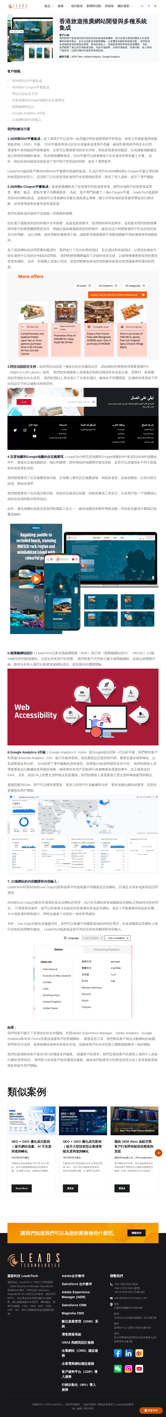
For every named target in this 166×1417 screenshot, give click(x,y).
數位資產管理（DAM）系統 (80, 1324)
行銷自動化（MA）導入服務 (79, 1387)
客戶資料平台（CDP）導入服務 (80, 1374)
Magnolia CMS (73, 1313)
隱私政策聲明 (105, 1404)
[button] (158, 1153)
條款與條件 (90, 1404)
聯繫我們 (136, 1232)
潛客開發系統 (71, 1334)
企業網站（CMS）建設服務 (80, 1353)
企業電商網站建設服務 (78, 1363)
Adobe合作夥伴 (73, 1276)
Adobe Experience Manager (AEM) (76, 1294)
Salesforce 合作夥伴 (77, 1284)
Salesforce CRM (74, 1305)
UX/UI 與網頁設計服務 (78, 1342)
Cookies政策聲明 (124, 1404)
